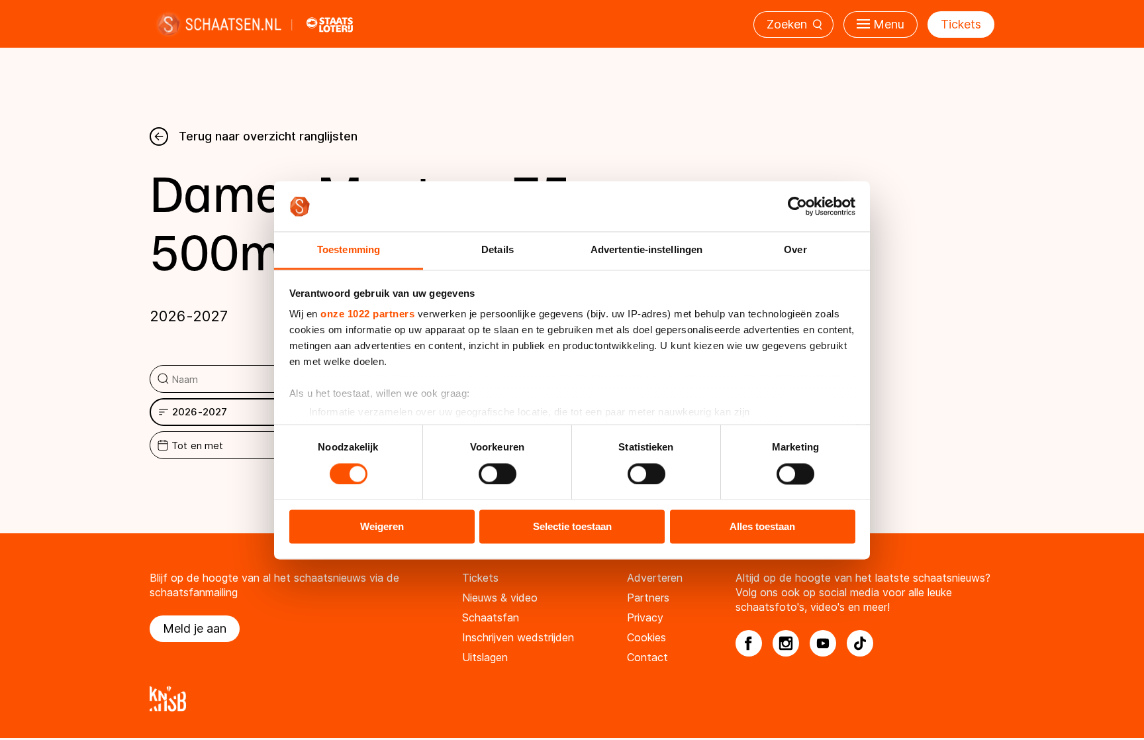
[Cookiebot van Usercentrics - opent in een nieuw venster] (797, 206)
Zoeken (787, 24)
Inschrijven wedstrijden (518, 637)
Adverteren (655, 577)
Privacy (645, 617)
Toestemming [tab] (348, 250)
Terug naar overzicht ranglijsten (268, 136)
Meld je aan (194, 628)
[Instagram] (786, 643)
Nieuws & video (500, 597)
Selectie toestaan (572, 527)
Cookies (646, 637)
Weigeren (382, 527)
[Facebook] (749, 643)
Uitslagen (485, 657)
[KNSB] (572, 698)
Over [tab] (795, 250)
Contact (647, 657)
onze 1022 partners (367, 314)
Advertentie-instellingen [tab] (646, 250)
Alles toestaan (762, 527)
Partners (648, 597)
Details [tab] (497, 250)
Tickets (961, 24)
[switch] (497, 473)
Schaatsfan (490, 617)
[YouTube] (823, 643)
